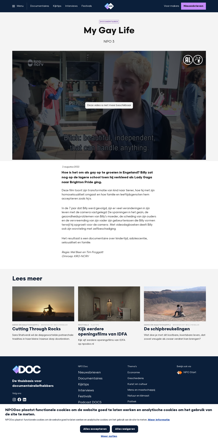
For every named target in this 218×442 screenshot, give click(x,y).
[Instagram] (14, 399)
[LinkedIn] (24, 399)
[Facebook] (19, 399)
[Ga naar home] (109, 6)
